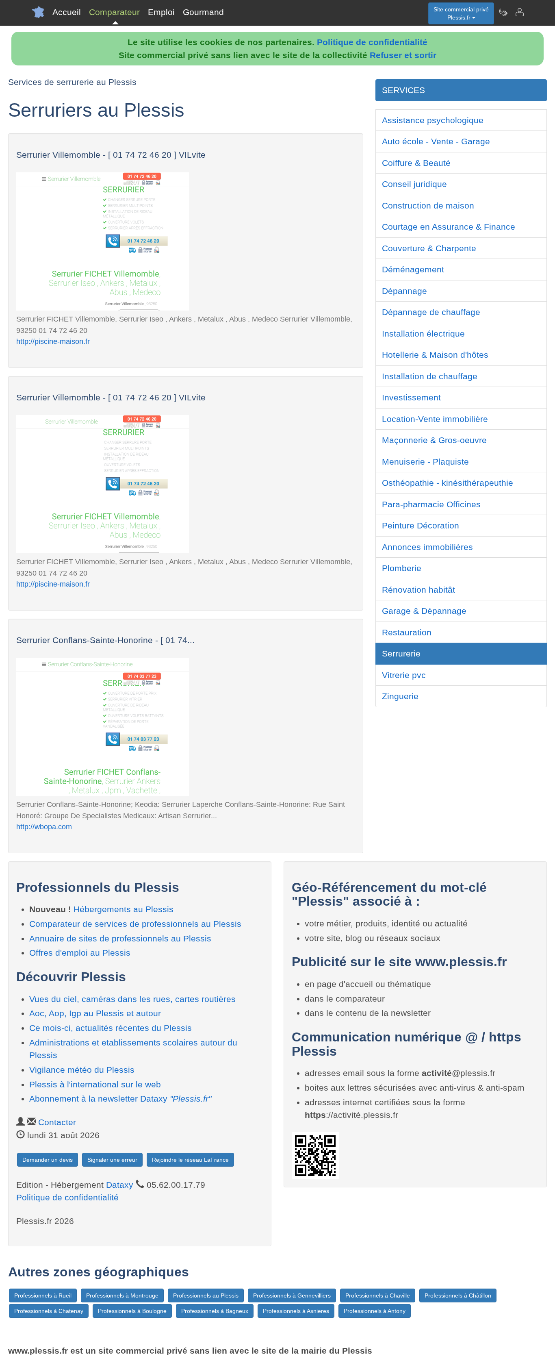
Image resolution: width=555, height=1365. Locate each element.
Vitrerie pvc (404, 675)
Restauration (406, 632)
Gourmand (203, 12)
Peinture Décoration (420, 525)
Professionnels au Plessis (205, 1295)
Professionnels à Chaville (377, 1295)
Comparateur (114, 12)
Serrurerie (401, 653)
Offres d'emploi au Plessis (79, 952)
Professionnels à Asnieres (296, 1311)
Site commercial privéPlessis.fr (461, 13)
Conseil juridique (414, 184)
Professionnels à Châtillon (458, 1295)
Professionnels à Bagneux (214, 1311)
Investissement (411, 397)
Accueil (66, 12)
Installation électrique (423, 333)
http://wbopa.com (44, 826)
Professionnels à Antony (374, 1311)
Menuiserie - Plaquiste (425, 461)
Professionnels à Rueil (43, 1295)
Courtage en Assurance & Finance (448, 226)
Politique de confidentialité (372, 42)
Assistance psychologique (432, 120)
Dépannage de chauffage (431, 312)
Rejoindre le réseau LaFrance (190, 1159)
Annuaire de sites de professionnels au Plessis (120, 938)
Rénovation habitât (418, 589)
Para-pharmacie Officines (431, 504)
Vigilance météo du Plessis (81, 1069)
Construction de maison (428, 205)
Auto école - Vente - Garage (436, 141)
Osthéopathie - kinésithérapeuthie (447, 482)
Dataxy (119, 1184)
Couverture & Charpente (429, 248)
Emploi (161, 12)
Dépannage (404, 291)
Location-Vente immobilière (435, 419)
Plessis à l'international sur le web (95, 1084)
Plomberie (401, 568)
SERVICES (403, 90)
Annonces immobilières (427, 547)
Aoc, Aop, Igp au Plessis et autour (95, 1013)
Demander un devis (47, 1159)
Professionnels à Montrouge (122, 1295)
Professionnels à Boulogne (132, 1311)
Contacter (57, 1122)
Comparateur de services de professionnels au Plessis (135, 923)
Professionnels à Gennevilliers (292, 1295)
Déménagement (413, 269)
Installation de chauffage (429, 376)
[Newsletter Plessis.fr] (503, 12)
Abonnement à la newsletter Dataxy (120, 1098)
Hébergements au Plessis (123, 909)
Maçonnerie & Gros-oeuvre (434, 440)
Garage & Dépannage (424, 610)
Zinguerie (400, 696)
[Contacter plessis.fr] (519, 12)
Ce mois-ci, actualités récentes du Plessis (110, 1027)
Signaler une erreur (112, 1159)
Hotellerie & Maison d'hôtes (435, 354)
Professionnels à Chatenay (48, 1311)
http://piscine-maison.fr (53, 341)
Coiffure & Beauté (416, 162)
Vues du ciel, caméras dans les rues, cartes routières (132, 999)
